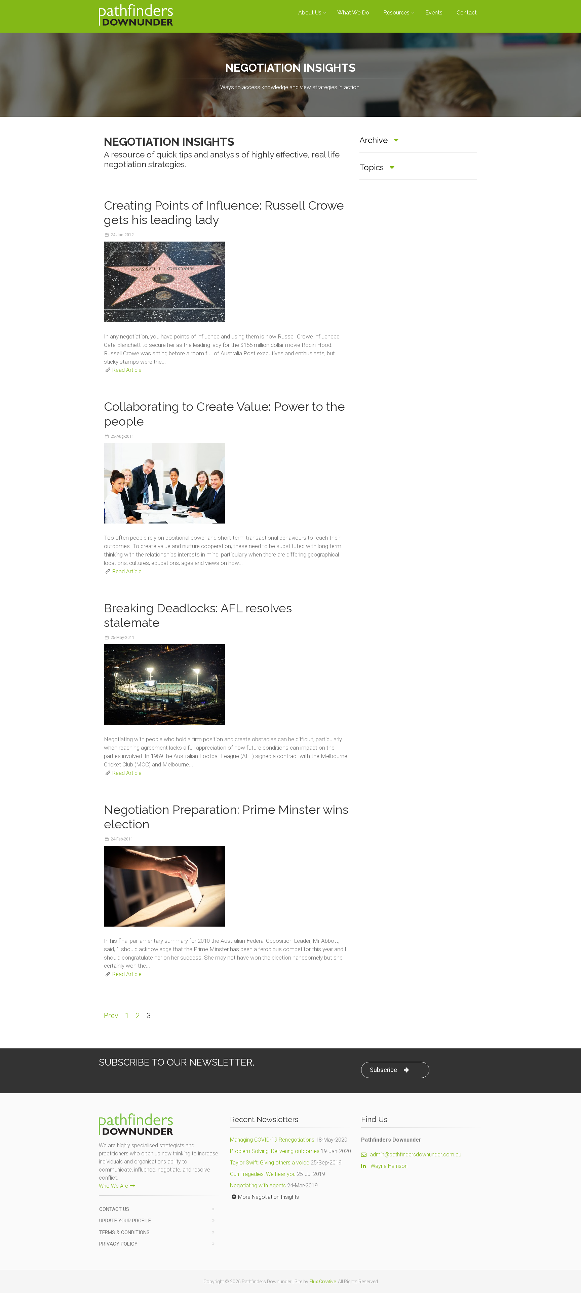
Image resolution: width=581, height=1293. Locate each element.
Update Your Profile (125, 1221)
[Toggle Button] (396, 140)
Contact (467, 12)
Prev (111, 1015)
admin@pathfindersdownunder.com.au (415, 1154)
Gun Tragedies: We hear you (263, 1174)
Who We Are (113, 1186)
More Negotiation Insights (268, 1197)
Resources (396, 12)
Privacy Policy (118, 1244)
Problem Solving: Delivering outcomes (274, 1151)
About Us (309, 12)
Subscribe (383, 1069)
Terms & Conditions (124, 1232)
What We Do (353, 12)
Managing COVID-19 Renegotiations (272, 1140)
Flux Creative (322, 1281)
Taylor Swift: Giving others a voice (269, 1162)
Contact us (114, 1209)
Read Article (127, 369)
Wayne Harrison (389, 1166)
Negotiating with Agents (258, 1185)
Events (433, 12)
